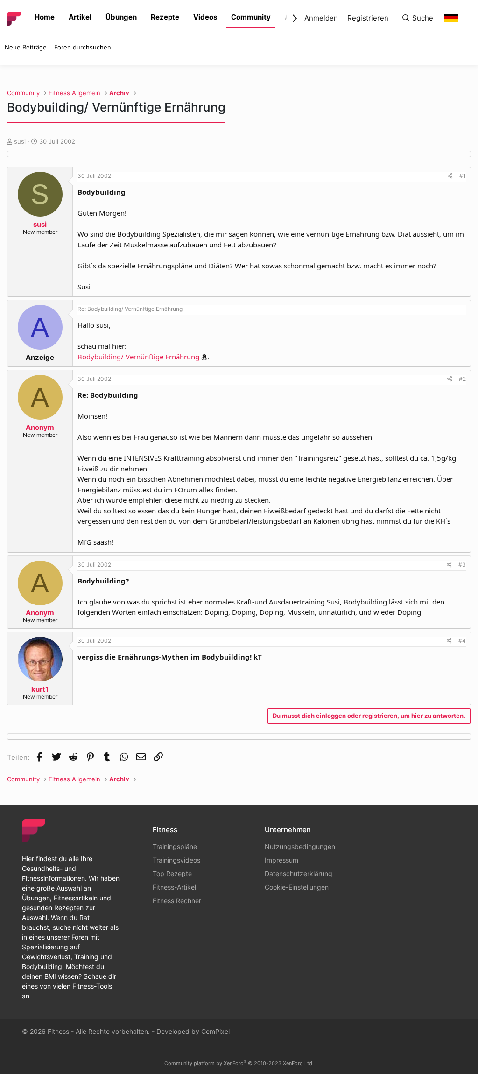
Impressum (281, 860)
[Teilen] (450, 176)
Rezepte (165, 17)
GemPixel (215, 1031)
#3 (462, 564)
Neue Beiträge (26, 47)
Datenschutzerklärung (298, 873)
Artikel (80, 17)
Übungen (121, 17)
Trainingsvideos (176, 860)
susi (20, 141)
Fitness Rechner (177, 901)
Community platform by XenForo (239, 1063)
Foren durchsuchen (82, 47)
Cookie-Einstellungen (297, 887)
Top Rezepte (172, 873)
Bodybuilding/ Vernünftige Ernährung (138, 356)
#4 (462, 640)
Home (45, 17)
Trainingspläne (175, 846)
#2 (462, 378)
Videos (205, 17)
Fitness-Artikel (174, 887)
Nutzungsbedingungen (300, 846)
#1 (462, 175)
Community (251, 17)
